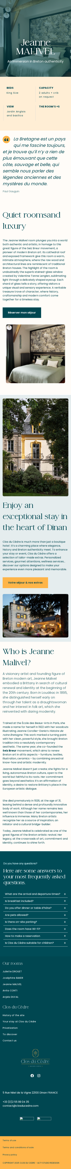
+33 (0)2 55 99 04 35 (16, 1102)
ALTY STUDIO (43, 1162)
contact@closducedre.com (20, 1106)
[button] (22, 312)
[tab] (35, 894)
